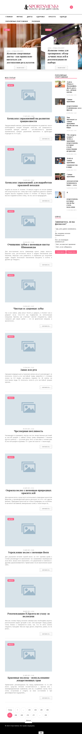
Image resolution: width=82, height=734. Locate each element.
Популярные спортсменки (17, 21)
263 (29, 710)
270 (28, 715)
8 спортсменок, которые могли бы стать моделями (72, 199)
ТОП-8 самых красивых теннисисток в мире (72, 162)
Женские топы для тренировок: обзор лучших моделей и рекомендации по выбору (58, 56)
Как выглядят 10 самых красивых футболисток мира (72, 122)
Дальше (28, 720)
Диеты (29, 17)
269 (22, 715)
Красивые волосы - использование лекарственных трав (29, 679)
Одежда (63, 17)
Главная (9, 17)
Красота (52, 17)
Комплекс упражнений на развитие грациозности (28, 120)
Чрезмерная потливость (28, 431)
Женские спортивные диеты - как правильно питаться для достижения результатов (20, 58)
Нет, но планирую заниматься (61, 241)
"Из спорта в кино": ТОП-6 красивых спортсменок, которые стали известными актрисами (72, 143)
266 (47, 710)
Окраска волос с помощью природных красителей (28, 492)
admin (8, 51)
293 (46, 715)
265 (41, 710)
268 (16, 715)
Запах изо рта (28, 369)
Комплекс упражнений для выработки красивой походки (28, 184)
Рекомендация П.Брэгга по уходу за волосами (28, 615)
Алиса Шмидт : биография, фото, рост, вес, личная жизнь (71, 87)
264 (35, 710)
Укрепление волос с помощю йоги (28, 552)
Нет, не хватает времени (65, 244)
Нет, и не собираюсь (64, 247)
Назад (10, 710)
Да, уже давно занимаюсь (66, 229)
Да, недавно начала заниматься (62, 234)
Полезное (36, 21)
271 (34, 715)
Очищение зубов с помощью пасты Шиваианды (29, 246)
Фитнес (20, 17)
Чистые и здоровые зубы (29, 308)
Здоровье (40, 17)
